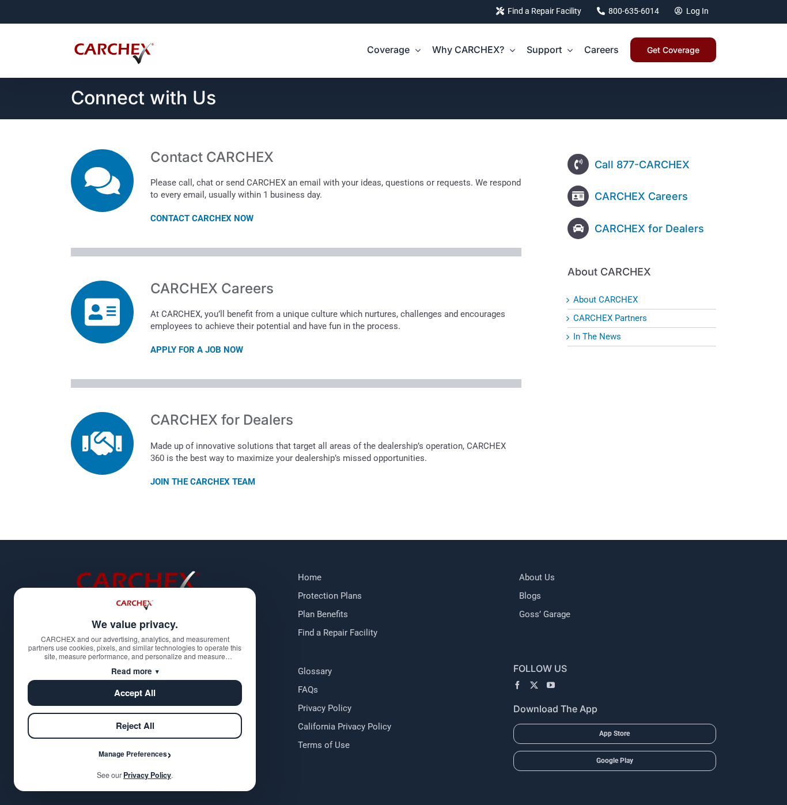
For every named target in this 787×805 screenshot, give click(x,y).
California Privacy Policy (344, 726)
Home (309, 577)
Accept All (135, 692)
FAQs (308, 690)
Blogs (530, 596)
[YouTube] (551, 685)
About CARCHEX (605, 299)
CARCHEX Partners (610, 318)
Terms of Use (324, 745)
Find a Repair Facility (337, 633)
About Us (537, 577)
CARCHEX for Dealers (649, 228)
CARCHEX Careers (641, 196)
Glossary (315, 671)
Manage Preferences (133, 754)
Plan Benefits (323, 614)
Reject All (135, 725)
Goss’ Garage (544, 614)
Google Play (614, 761)
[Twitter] (534, 685)
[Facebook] (517, 685)
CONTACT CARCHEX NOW (201, 218)
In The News (597, 336)
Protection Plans (330, 596)
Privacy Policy (324, 708)
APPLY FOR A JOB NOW (196, 350)
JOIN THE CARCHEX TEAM (202, 482)
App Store (614, 734)
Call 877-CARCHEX (642, 164)
